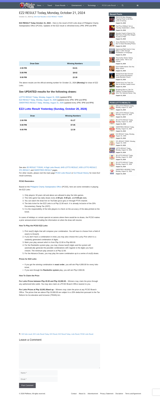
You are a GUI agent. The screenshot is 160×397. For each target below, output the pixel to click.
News (39, 5)
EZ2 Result (53, 334)
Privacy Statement (106, 393)
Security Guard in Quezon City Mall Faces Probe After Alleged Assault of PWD (125, 34)
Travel (49, 5)
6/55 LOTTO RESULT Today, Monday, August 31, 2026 (125, 106)
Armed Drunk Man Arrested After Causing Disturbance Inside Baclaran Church (124, 75)
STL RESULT (24, 170)
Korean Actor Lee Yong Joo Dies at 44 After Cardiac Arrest (125, 83)
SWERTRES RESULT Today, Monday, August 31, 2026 (41, 103)
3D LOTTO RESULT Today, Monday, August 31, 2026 (124, 156)
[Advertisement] (59, 45)
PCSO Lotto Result (109, 5)
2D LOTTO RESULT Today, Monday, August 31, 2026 (124, 163)
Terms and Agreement (133, 393)
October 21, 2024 (43, 23)
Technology (92, 5)
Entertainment (77, 5)
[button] (122, 5)
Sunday (59, 108)
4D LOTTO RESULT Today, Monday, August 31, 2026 (124, 120)
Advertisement (93, 393)
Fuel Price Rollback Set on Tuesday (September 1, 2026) (125, 27)
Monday (80, 83)
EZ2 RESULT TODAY (55, 17)
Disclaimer (119, 393)
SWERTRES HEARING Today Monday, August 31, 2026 (125, 170)
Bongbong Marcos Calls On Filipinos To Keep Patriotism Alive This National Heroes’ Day (126, 91)
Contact (74, 393)
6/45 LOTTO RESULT (69, 167)
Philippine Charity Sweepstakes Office (45, 187)
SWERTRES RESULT (43, 170)
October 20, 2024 (75, 108)
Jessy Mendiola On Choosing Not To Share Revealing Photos (126, 43)
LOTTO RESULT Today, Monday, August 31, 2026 (39, 97)
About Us (82, 393)
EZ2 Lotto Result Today (41, 334)
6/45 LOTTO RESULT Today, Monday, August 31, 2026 (125, 113)
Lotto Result (75, 334)
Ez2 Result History (81, 173)
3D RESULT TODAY (35, 167)
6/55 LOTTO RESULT (87, 167)
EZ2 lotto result (27, 334)
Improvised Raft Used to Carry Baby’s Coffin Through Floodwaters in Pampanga (125, 50)
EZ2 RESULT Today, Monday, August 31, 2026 (38, 100)
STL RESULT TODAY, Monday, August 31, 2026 (126, 142)
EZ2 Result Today (64, 334)
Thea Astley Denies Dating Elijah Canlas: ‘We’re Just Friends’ (124, 59)
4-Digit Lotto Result (52, 167)
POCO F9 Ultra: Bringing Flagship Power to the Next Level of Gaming (124, 19)
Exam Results (60, 5)
